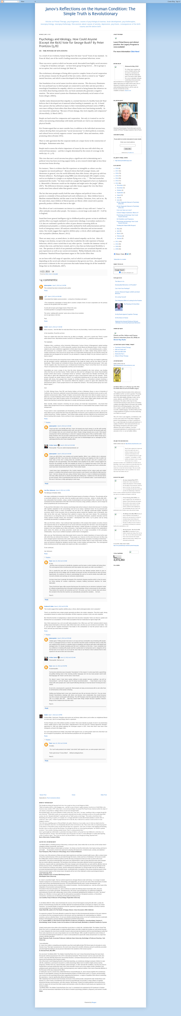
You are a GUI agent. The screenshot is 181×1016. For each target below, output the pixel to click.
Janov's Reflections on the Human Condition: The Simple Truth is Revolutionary (90, 11)
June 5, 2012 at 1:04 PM (59, 285)
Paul (50, 561)
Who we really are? (120, 349)
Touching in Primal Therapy (123, 347)
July (118, 197)
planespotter (48, 285)
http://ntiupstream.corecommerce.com (124, 365)
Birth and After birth (120, 351)
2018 (117, 168)
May (118, 228)
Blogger (94, 1002)
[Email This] (41, 271)
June (118, 200)
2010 (117, 244)
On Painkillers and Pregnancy (125, 219)
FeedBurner (131, 152)
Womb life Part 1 (119, 354)
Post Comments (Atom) (53, 798)
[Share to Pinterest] (49, 271)
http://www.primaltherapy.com (123, 160)
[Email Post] (52, 271)
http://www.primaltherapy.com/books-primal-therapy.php (126, 545)
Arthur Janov (53, 445)
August (119, 195)
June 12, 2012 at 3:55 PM (59, 666)
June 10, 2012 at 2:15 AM (59, 561)
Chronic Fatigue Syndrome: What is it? (127, 212)
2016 (117, 173)
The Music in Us (119, 281)
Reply (46, 290)
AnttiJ (46, 327)
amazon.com (128, 90)
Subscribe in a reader (120, 259)
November (120, 188)
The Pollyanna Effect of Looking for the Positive (128, 300)
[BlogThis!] (43, 271)
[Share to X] (45, 271)
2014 (117, 178)
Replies (48, 422)
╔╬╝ (45, 296)
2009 (117, 246)
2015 (117, 176)
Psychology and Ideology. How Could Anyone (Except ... (127, 215)
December (120, 185)
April (118, 231)
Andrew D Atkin (49, 606)
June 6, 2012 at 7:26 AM (55, 327)
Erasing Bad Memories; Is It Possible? (126, 285)
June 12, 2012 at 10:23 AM (67, 657)
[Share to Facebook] (47, 271)
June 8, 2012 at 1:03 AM (64, 426)
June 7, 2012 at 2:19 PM (55, 715)
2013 (117, 180)
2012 (117, 183)
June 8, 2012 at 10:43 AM (67, 445)
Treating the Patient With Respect (126, 225)
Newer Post (43, 795)
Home (73, 795)
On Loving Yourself (120, 297)
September (120, 192)
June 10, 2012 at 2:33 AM (59, 743)
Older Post (104, 795)
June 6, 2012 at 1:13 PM (63, 490)
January (119, 238)
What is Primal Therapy (121, 356)
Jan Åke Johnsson (49, 490)
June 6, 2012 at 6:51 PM (61, 606)
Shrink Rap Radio (120, 340)
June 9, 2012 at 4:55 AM (64, 638)
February (119, 236)
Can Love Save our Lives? (124, 210)
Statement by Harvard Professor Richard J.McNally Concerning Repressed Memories (127, 322)
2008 (117, 249)
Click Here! (135, 51)
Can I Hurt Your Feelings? (122, 288)
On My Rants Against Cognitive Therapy (126, 314)
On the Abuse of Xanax (121, 318)
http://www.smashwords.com (133, 443)
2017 (117, 171)
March (119, 233)
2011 (117, 241)
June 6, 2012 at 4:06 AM (54, 296)
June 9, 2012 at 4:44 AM (64, 453)
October (119, 190)
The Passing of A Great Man (131, 304)
